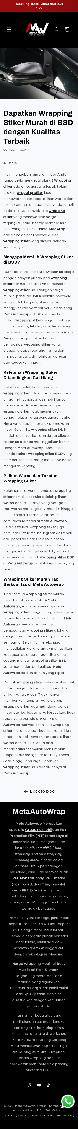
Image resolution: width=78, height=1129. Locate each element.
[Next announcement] (70, 6)
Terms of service (41, 1115)
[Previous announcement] (8, 6)
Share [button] (12, 163)
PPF (40, 836)
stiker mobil (39, 848)
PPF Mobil (21, 878)
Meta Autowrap (52, 229)
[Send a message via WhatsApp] (68, 1101)
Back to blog (42, 791)
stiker (8, 284)
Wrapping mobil (38, 829)
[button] (9, 29)
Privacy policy (17, 1115)
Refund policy (65, 1115)
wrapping (59, 278)
